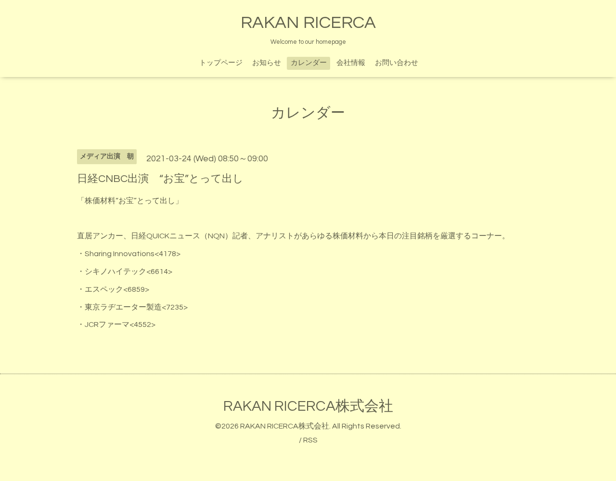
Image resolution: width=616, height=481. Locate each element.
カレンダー (309, 62)
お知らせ (266, 62)
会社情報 (350, 62)
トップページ (221, 62)
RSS (310, 440)
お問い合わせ (396, 62)
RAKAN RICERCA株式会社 (308, 406)
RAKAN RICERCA (308, 22)
